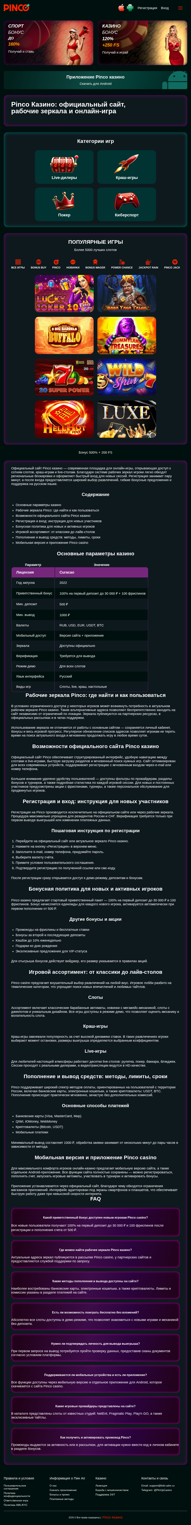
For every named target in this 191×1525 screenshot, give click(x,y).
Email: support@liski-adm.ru (158, 1485)
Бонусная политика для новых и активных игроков (55, 526)
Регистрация (147, 8)
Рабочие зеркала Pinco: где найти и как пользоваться (57, 510)
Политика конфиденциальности (17, 1494)
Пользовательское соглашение (15, 1487)
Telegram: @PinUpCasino (156, 1490)
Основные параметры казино (38, 505)
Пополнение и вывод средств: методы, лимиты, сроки (58, 537)
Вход (165, 8)
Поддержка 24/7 (105, 1494)
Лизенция (101, 1485)
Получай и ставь (21, 51)
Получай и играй (115, 52)
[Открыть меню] (180, 8)
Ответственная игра (16, 1500)
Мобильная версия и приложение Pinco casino (52, 543)
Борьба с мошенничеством (112, 1490)
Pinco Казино (112, 1517)
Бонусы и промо (60, 1494)
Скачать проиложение (63, 1490)
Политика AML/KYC (15, 1504)
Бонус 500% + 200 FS (95, 452)
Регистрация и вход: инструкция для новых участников (59, 521)
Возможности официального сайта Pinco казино (53, 516)
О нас (53, 1485)
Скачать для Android (96, 84)
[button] (184, 1509)
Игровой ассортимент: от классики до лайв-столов (55, 532)
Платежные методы (62, 1498)
